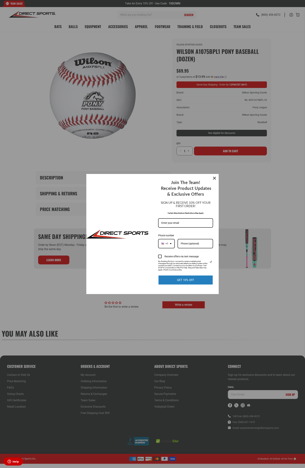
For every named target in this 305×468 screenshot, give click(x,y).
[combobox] (166, 243)
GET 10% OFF (185, 280)
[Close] (214, 178)
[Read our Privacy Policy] (211, 262)
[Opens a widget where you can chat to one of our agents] (13, 461)
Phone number (166, 235)
